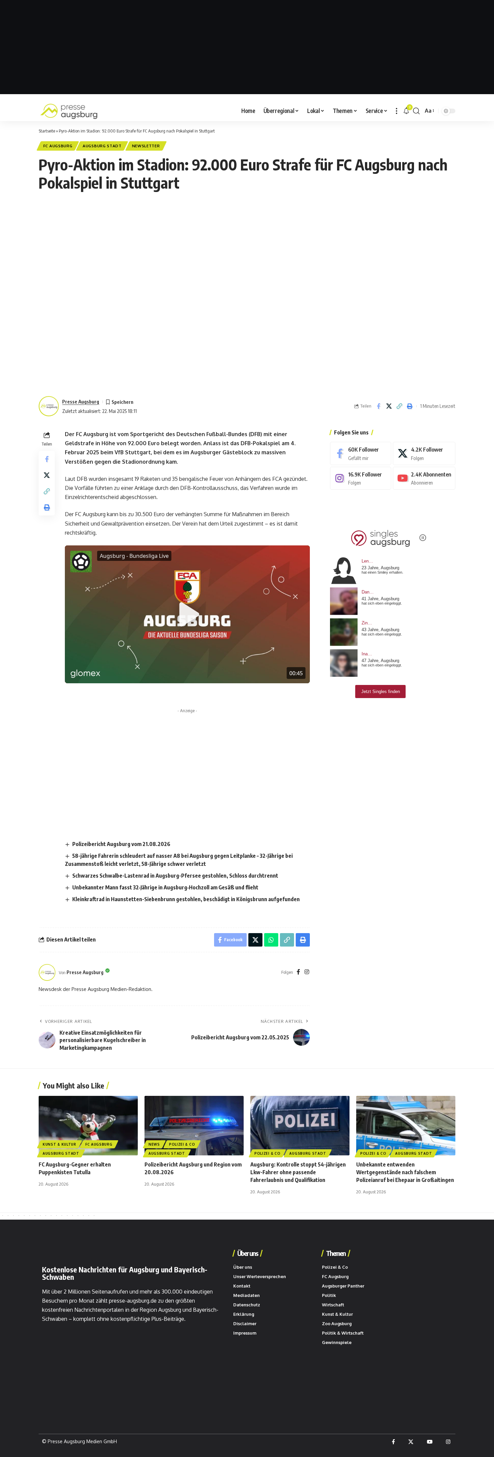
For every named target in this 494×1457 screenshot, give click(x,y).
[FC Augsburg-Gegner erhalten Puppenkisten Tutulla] (88, 1125)
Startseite (47, 130)
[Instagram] (307, 972)
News (154, 1144)
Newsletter (146, 145)
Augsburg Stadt (102, 145)
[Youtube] (424, 478)
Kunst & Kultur (59, 1144)
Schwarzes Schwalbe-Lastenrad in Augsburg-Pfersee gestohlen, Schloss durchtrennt (175, 875)
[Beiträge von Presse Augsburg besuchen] (47, 972)
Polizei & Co (182, 1144)
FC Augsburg (58, 145)
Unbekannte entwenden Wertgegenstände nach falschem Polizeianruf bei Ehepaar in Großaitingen (405, 1172)
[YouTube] (429, 1441)
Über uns (247, 1253)
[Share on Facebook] (378, 406)
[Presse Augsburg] (69, 111)
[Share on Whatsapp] (271, 940)
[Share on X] (389, 406)
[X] (424, 453)
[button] (396, 111)
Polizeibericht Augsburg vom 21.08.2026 (121, 844)
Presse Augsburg (80, 401)
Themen (335, 1253)
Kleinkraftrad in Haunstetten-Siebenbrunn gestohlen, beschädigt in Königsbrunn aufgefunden (186, 899)
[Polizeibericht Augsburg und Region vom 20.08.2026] (194, 1125)
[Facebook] (298, 972)
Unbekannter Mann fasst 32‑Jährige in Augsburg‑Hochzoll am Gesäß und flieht (165, 887)
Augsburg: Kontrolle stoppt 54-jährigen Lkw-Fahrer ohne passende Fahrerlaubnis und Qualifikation (298, 1172)
